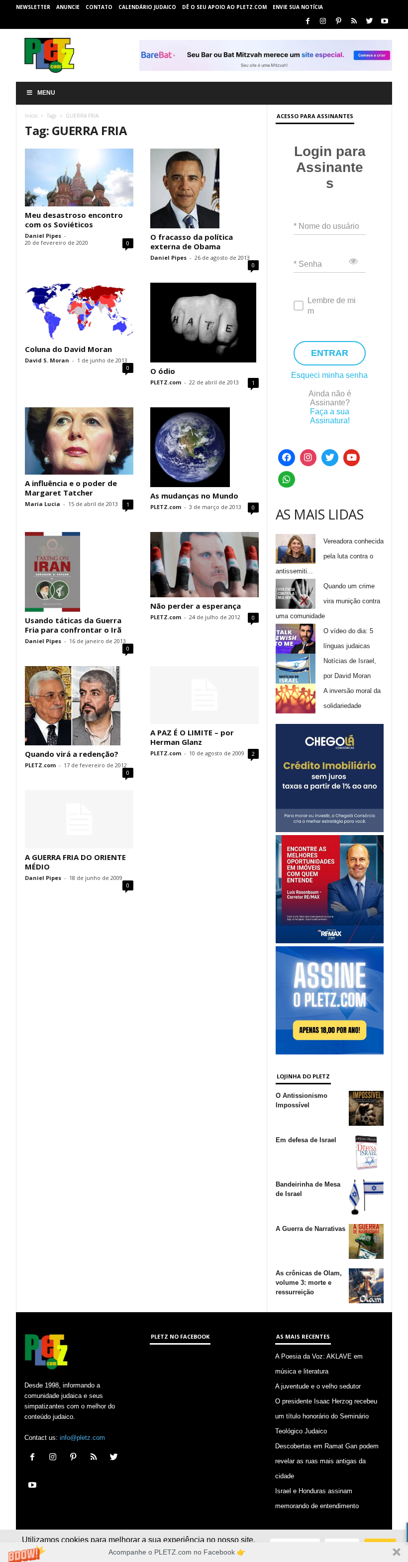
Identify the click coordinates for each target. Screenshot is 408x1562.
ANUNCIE (68, 6)
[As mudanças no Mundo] (204, 447)
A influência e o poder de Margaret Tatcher (71, 488)
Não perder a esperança (195, 606)
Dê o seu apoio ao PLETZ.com (224, 6)
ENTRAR (329, 353)
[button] (204, 1552)
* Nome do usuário (326, 226)
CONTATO (99, 6)
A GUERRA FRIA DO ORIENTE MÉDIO (75, 861)
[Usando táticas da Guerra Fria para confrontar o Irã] (79, 572)
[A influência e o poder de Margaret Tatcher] (79, 441)
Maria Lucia (42, 504)
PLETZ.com (165, 382)
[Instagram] (323, 21)
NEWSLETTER (33, 6)
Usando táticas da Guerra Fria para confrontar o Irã (73, 625)
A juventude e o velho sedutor (318, 1386)
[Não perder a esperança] (204, 564)
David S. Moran (47, 360)
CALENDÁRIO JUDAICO (147, 6)
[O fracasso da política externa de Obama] (204, 188)
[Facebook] (307, 21)
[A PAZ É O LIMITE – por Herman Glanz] (204, 695)
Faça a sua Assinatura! (330, 416)
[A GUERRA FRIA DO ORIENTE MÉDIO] (79, 819)
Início (31, 115)
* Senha (308, 264)
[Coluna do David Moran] (79, 312)
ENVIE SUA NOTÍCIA (298, 6)
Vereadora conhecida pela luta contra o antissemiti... (330, 556)
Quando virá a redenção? (71, 754)
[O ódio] (204, 322)
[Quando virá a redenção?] (79, 706)
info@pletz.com (82, 1437)
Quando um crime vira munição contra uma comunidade (328, 601)
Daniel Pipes (43, 235)
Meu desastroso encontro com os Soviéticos (74, 219)
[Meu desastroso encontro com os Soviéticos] (79, 177)
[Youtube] (385, 21)
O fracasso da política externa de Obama (191, 241)
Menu (46, 92)
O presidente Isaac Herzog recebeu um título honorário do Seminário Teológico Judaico (326, 1416)
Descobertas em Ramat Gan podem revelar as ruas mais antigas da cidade (327, 1461)
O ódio (162, 371)
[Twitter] (369, 21)
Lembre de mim (331, 305)
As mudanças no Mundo (194, 496)
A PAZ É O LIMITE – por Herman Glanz (192, 737)
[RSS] (354, 21)
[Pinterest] (338, 21)
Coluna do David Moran (68, 349)
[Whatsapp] (287, 480)
